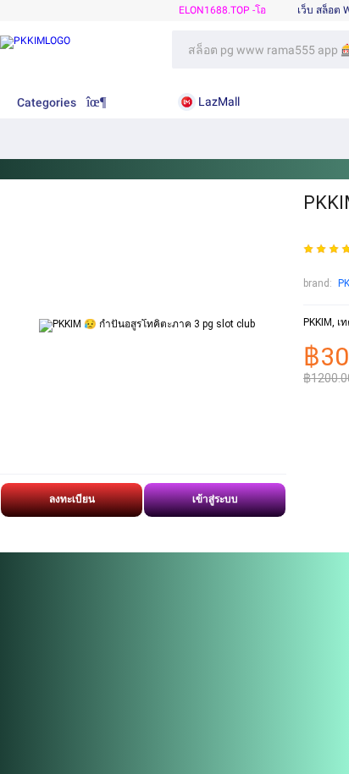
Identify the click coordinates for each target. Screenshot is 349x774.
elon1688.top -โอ (222, 10)
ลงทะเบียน (72, 499)
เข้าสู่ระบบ (215, 499)
